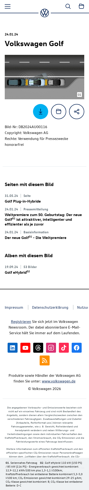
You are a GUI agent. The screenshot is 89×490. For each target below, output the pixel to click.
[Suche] (68, 6)
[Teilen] (76, 111)
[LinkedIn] (13, 348)
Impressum (14, 307)
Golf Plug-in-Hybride (23, 201)
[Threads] (38, 348)
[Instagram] (51, 348)
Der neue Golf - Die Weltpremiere (35, 237)
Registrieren (21, 321)
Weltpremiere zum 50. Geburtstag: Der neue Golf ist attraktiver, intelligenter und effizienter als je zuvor (43, 219)
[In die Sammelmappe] (58, 111)
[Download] (40, 111)
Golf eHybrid (17, 272)
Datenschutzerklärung (50, 307)
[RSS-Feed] (45, 360)
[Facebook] (77, 348)
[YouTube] (25, 348)
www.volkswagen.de (58, 381)
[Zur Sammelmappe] (81, 6)
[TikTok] (64, 348)
